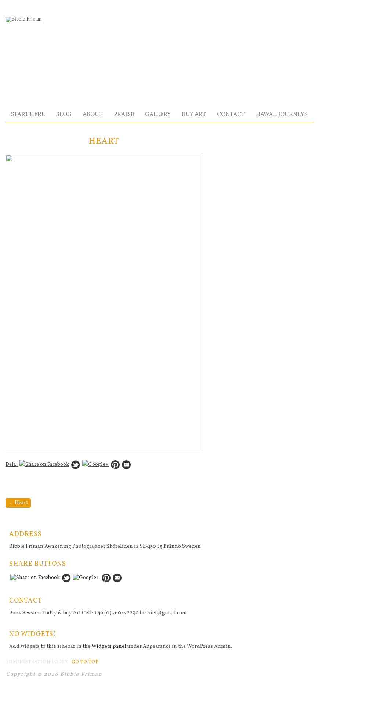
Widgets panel (108, 646)
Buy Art (194, 114)
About (93, 114)
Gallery (158, 114)
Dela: (12, 464)
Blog (64, 114)
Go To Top (85, 662)
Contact (231, 114)
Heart (18, 502)
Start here (28, 114)
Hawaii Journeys (282, 114)
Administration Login (37, 662)
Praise (124, 114)
